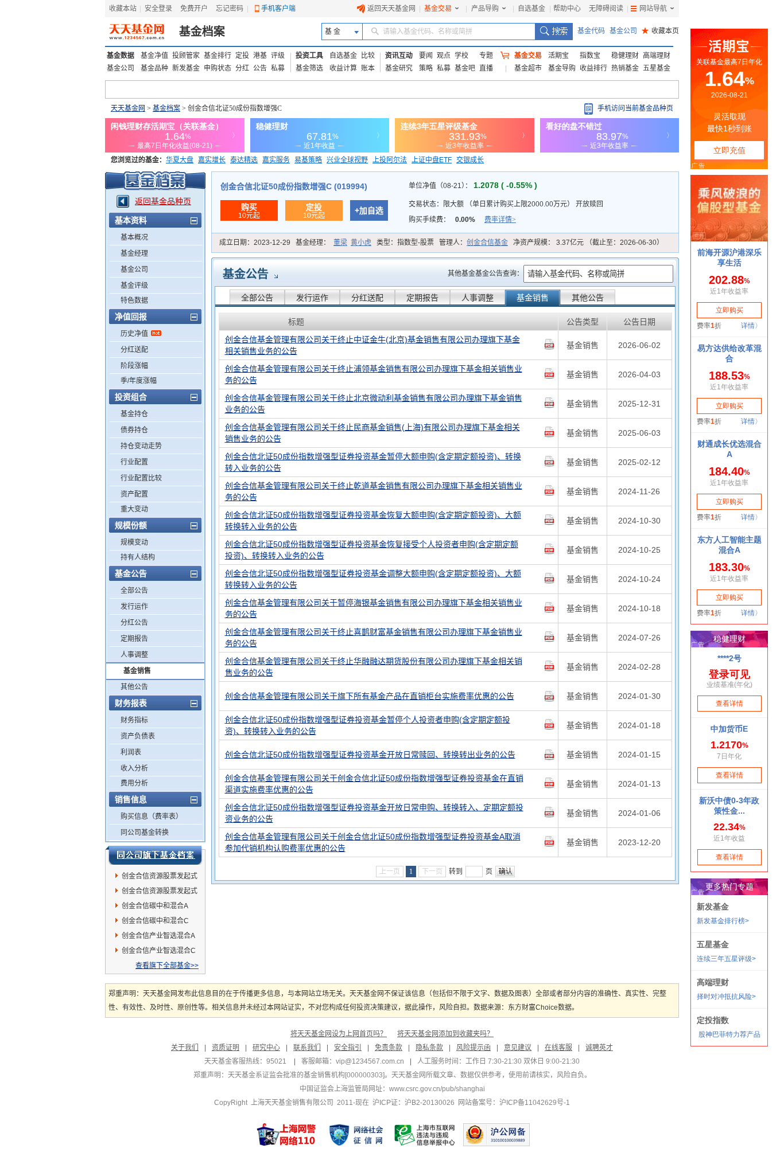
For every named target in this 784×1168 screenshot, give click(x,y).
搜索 (553, 32)
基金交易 (438, 9)
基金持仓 (134, 414)
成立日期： (254, 243)
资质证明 (225, 1048)
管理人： (473, 243)
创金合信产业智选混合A (158, 936)
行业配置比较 (141, 478)
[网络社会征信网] (355, 1134)
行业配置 (134, 462)
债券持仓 (134, 430)
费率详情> (500, 220)
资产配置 (134, 494)
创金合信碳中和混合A (155, 906)
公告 (260, 68)
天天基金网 (128, 108)
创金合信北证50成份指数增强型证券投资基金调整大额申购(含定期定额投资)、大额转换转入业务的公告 (373, 579)
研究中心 (266, 1048)
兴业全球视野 (347, 160)
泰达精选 (244, 160)
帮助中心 (567, 9)
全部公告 (134, 591)
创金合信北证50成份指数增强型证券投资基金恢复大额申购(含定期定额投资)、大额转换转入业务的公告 (373, 520)
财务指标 (134, 720)
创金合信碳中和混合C (155, 921)
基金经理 (134, 253)
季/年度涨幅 (139, 381)
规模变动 (134, 542)
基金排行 (217, 56)
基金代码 (591, 31)
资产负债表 (138, 736)
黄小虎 (361, 243)
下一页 (432, 872)
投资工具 (309, 56)
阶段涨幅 (134, 366)
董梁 (340, 243)
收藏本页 (660, 31)
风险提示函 (473, 1048)
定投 (242, 56)
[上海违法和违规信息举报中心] (425, 1134)
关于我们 (185, 1048)
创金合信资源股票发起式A (159, 878)
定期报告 (134, 639)
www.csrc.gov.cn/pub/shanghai (437, 1089)
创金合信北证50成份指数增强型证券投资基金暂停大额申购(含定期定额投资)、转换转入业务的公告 (373, 462)
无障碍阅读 (606, 9)
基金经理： (333, 243)
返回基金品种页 (163, 201)
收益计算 (343, 68)
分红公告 (134, 623)
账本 (368, 68)
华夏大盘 (179, 160)
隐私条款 (429, 1048)
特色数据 (134, 300)
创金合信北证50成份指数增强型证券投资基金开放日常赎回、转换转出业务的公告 (370, 754)
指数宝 (590, 56)
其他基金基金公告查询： (485, 273)
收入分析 (134, 768)
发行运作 (134, 607)
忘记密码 (229, 9)
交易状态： (506, 204)
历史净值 (134, 334)
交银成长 (470, 160)
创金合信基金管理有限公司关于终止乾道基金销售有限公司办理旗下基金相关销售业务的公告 (373, 491)
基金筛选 (309, 68)
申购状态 (217, 68)
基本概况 (134, 237)
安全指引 (348, 1048)
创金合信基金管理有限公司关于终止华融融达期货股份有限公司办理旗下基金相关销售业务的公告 (373, 667)
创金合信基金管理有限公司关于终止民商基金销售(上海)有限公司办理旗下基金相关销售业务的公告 (372, 433)
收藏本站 (123, 9)
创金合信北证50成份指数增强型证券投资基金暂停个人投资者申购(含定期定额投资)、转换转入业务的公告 (367, 725)
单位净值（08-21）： (473, 186)
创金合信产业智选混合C (159, 951)
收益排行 (593, 68)
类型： (405, 243)
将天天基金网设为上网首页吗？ (338, 1034)
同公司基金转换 (145, 833)
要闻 (426, 56)
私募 (278, 68)
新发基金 (186, 68)
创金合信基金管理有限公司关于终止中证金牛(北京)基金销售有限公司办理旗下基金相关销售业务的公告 (372, 345)
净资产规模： (588, 243)
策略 (426, 68)
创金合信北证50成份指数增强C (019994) (293, 186)
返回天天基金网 (391, 9)
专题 (486, 56)
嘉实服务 (276, 160)
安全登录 (158, 9)
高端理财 (656, 56)
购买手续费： (462, 220)
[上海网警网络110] (286, 1134)
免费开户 (194, 9)
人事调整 (134, 655)
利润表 (131, 752)
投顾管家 (186, 56)
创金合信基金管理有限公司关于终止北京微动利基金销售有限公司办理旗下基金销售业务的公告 (373, 403)
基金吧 (465, 68)
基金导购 (562, 68)
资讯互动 (399, 56)
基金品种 (154, 68)
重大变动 (134, 509)
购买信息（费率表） (152, 816)
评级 (278, 56)
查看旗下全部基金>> (167, 966)
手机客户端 (278, 9)
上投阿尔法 (389, 160)
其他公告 (134, 687)
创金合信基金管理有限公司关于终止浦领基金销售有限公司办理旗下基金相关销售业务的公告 (373, 374)
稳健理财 (625, 56)
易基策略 (308, 160)
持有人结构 (138, 557)
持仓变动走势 (141, 446)
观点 (444, 56)
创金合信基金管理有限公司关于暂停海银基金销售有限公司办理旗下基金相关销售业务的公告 (373, 608)
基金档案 (202, 31)
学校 (461, 56)
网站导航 (653, 9)
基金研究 (399, 68)
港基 (260, 56)
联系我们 (307, 1048)
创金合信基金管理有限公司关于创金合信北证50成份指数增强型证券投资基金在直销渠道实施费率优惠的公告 (374, 784)
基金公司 (623, 31)
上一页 (389, 872)
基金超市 (528, 68)
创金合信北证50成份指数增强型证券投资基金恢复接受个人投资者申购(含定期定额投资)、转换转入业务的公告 (371, 550)
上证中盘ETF (432, 160)
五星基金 (656, 68)
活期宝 (558, 56)
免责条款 (388, 1048)
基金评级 (134, 286)
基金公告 (246, 274)
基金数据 (120, 56)
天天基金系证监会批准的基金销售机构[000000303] (306, 1075)
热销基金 (625, 68)
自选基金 (531, 9)
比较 (368, 56)
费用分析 (134, 783)
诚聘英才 (599, 1048)
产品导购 (485, 9)
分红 (242, 68)
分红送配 (134, 350)
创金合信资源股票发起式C (159, 893)
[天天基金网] (138, 31)
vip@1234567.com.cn (370, 1061)
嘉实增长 (212, 160)
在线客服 (558, 1048)
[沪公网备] (496, 1134)
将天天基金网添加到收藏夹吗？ (445, 1034)
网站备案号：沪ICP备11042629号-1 (514, 1103)
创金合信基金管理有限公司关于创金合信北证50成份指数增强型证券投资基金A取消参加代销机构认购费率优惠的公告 (373, 842)
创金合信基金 (487, 243)
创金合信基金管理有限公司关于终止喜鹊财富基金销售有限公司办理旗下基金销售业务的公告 (373, 637)
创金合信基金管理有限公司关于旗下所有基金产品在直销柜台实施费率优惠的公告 (369, 696)
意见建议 (517, 1048)
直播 (486, 68)
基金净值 (154, 56)
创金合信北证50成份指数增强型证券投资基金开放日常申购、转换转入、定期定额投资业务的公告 (374, 813)
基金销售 (137, 671)
